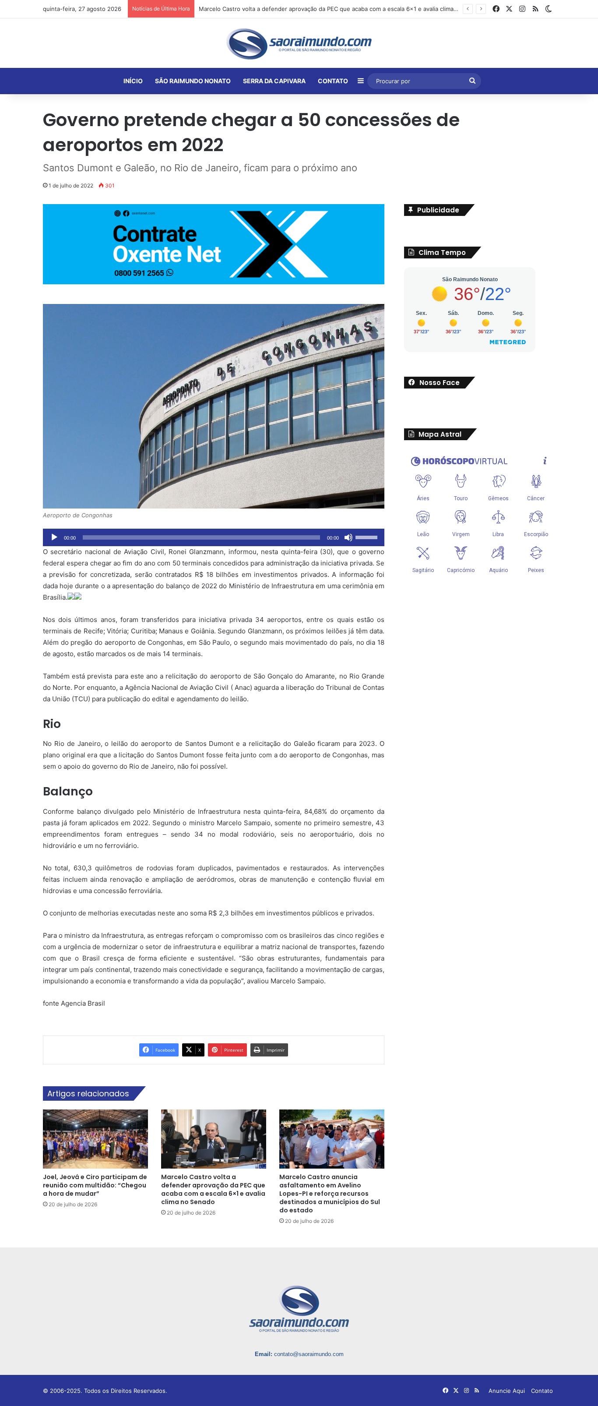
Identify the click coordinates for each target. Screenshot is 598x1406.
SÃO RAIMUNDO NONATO (193, 81)
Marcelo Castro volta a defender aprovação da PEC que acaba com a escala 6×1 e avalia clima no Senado (213, 1189)
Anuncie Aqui (507, 1390)
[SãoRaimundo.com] (299, 44)
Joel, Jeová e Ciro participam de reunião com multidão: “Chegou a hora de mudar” (95, 1185)
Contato (542, 1390)
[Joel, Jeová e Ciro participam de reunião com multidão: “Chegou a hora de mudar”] (95, 1139)
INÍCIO (133, 81)
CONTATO (333, 81)
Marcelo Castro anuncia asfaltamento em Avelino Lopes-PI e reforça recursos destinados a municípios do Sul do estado (329, 1194)
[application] (213, 537)
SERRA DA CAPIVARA (274, 81)
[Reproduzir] (54, 537)
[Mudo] (348, 537)
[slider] (367, 536)
